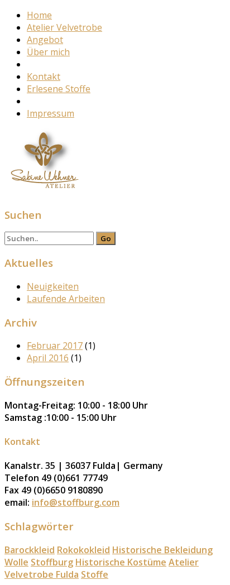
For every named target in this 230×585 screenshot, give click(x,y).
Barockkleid (29, 550)
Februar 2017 (55, 345)
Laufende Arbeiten (66, 298)
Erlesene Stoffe (58, 89)
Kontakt (43, 76)
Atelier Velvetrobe (64, 27)
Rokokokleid (83, 550)
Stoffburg (52, 562)
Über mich (48, 52)
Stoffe (94, 574)
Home (39, 15)
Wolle (16, 562)
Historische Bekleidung (162, 550)
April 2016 (48, 358)
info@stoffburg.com (75, 502)
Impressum (50, 113)
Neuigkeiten (53, 286)
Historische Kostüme (120, 562)
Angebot (45, 39)
